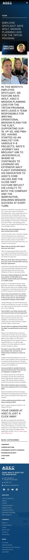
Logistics (4, 501)
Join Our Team (6, 530)
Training (4, 503)
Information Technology (8, 512)
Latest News (5, 455)
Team (4, 15)
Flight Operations (6, 515)
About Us (4, 523)
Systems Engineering (7, 498)
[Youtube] (12, 489)
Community (5, 444)
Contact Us (5, 532)
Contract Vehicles (7, 525)
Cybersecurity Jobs (7, 447)
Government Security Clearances (12, 450)
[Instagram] (8, 489)
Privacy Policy (5, 534)
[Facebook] (4, 489)
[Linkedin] (17, 489)
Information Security (8, 453)
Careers (4, 527)
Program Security (6, 508)
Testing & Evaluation (7, 505)
